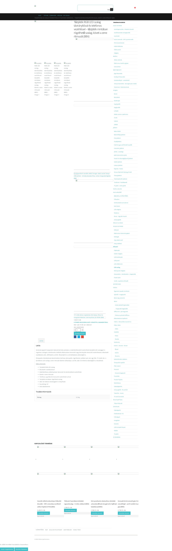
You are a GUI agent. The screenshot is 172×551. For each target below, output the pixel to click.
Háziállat (116, 332)
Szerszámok (117, 66)
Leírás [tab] (41, 341)
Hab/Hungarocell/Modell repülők (123, 145)
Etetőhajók (117, 101)
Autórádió (117, 36)
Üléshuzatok (117, 49)
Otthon (115, 287)
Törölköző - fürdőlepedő (120, 182)
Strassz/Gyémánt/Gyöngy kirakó (123, 172)
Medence (116, 213)
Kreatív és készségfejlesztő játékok (123, 158)
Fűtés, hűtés (117, 325)
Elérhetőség (40, 530)
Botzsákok (117, 97)
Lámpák (116, 111)
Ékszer (116, 349)
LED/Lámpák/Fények (119, 427)
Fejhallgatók (117, 410)
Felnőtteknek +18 (118, 413)
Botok (115, 94)
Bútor (115, 301)
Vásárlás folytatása (21, 549)
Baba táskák (117, 131)
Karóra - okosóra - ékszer (121, 345)
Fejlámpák (117, 250)
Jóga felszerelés (118, 73)
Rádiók (116, 430)
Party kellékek (118, 243)
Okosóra (117, 356)
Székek (116, 124)
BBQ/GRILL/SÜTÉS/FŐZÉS (121, 196)
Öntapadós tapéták (119, 362)
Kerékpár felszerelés (119, 77)
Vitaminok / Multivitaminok (121, 87)
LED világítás (117, 209)
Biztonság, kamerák (119, 298)
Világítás (116, 53)
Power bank (117, 277)
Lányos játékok (118, 165)
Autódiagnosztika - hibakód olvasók (124, 29)
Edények (116, 230)
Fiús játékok (117, 138)
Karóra (117, 352)
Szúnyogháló (117, 220)
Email (82, 336)
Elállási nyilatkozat (55, 530)
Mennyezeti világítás (119, 271)
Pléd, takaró (117, 366)
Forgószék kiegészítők (122, 309)
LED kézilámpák (118, 257)
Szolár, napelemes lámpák (121, 281)
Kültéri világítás (118, 254)
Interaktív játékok (119, 148)
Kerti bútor (117, 206)
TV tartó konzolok (119, 396)
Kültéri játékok (118, 162)
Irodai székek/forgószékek (122, 305)
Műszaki (115, 246)
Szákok (116, 121)
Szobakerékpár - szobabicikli (122, 80)
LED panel (117, 260)
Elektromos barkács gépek (121, 63)
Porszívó (116, 369)
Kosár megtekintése (7, 549)
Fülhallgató (117, 417)
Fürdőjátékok (117, 141)
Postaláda (117, 376)
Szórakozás (116, 406)
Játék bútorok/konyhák (120, 155)
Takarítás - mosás (119, 393)
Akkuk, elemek (118, 60)
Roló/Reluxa (117, 383)
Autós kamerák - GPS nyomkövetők (123, 39)
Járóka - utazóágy (118, 152)
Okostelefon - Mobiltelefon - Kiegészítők (125, 274)
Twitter (78, 336)
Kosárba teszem (80, 333)
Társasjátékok (118, 175)
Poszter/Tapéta (118, 379)
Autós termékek (117, 25)
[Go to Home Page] (35, 15)
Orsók (115, 118)
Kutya (116, 335)
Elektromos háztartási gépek (122, 233)
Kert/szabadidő (117, 192)
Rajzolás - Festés (118, 169)
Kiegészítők (117, 107)
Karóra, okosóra (117, 189)
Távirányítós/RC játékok (120, 179)
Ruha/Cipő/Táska (117, 400)
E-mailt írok (77, 530)
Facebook (75, 336)
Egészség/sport (117, 70)
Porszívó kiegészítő (120, 373)
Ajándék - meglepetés (120, 294)
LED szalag (117, 267)
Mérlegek (116, 237)
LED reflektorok (118, 264)
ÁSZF (46, 530)
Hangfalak (117, 420)
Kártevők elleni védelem (120, 359)
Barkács (115, 56)
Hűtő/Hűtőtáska (118, 46)
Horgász (115, 90)
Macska (117, 339)
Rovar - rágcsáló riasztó (120, 216)
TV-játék (116, 434)
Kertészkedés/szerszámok (121, 203)
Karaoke (116, 424)
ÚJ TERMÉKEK (116, 437)
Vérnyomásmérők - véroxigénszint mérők (125, 83)
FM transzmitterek (119, 43)
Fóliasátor (117, 199)
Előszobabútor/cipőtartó (120, 318)
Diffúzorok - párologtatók (121, 311)
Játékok (115, 127)
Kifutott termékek (118, 223)
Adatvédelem (68, 530)
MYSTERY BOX (117, 284)
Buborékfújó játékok (119, 135)
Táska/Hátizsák (118, 403)
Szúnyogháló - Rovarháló (121, 390)
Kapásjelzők (117, 104)
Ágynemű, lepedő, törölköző (121, 291)
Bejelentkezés (134, 1)
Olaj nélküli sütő (118, 240)
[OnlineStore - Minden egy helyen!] (45, 8)
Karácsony (117, 342)
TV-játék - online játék (120, 186)
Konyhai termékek (118, 226)
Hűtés (116, 329)
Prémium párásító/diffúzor (122, 315)
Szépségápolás (118, 386)
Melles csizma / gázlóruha (121, 114)
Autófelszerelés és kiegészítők (122, 32)
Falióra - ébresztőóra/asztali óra (122, 322)
